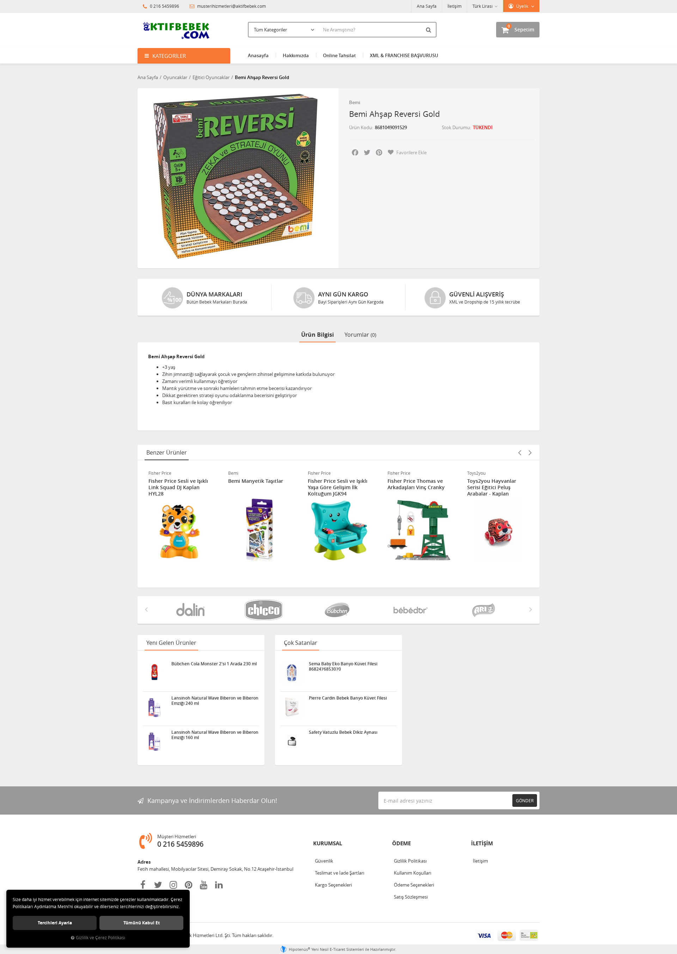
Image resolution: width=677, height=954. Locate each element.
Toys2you (476, 473)
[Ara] (429, 29)
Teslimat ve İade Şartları (339, 873)
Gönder (524, 800)
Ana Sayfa (427, 6)
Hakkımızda (296, 55)
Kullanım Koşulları (412, 873)
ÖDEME (401, 843)
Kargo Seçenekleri (333, 885)
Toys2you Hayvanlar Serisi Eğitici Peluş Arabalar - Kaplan (491, 487)
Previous (519, 452)
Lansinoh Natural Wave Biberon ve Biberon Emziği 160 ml (214, 735)
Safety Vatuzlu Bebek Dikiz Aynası (343, 732)
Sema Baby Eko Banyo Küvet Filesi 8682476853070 (343, 666)
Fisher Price (159, 473)
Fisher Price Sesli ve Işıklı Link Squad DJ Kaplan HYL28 (178, 487)
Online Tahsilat (339, 55)
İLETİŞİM (482, 843)
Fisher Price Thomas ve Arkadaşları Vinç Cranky (416, 484)
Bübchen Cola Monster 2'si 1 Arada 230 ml (214, 664)
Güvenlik (324, 861)
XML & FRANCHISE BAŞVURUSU (404, 55)
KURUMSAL (327, 843)
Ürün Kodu (360, 127)
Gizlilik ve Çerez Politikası (100, 937)
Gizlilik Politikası (410, 861)
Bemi (354, 102)
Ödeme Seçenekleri (414, 885)
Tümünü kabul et (141, 923)
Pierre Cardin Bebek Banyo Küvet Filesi (348, 698)
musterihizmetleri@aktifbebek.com (231, 6)
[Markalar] (191, 610)
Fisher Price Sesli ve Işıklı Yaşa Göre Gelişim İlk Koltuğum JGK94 (337, 487)
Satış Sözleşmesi (411, 897)
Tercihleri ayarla (55, 923)
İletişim (454, 6)
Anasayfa (258, 55)
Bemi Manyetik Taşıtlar (255, 481)
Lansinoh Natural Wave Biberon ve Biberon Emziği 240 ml (214, 700)
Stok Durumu (456, 127)
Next (530, 452)
